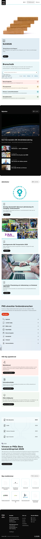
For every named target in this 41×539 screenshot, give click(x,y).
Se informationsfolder (8, 388)
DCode (17, 536)
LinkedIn (34, 518)
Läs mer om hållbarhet (8, 404)
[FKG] (4, 2)
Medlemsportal (31, 2)
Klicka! (5, 56)
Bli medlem (5, 314)
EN (25, 2)
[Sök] (36, 72)
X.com (33, 521)
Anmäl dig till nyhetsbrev (8, 372)
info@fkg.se (11, 531)
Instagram (34, 519)
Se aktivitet (6, 214)
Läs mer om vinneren (6, 464)
